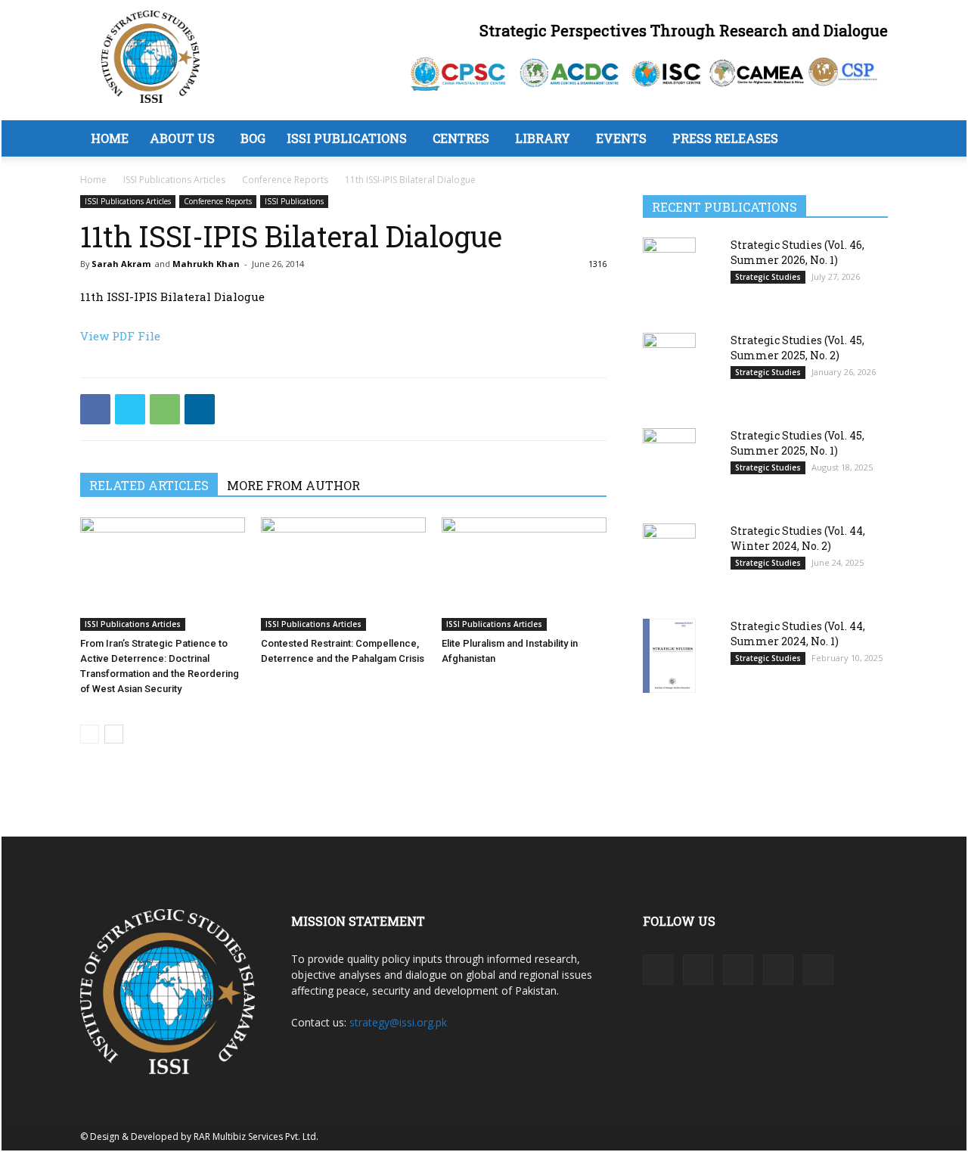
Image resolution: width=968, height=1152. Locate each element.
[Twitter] (130, 409)
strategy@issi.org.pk (398, 1022)
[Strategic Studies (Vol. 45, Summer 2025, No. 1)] (669, 465)
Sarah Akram (121, 263)
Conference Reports (285, 179)
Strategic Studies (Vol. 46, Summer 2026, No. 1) (797, 252)
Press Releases (725, 138)
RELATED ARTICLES (149, 485)
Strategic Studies (768, 277)
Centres (461, 138)
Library (542, 138)
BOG (252, 138)
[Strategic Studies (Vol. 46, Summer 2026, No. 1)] (669, 274)
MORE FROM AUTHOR (293, 485)
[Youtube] (818, 970)
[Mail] (738, 970)
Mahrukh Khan (206, 263)
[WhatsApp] (165, 409)
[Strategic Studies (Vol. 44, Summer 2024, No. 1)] (669, 655)
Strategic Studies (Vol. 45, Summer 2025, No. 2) (797, 347)
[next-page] (113, 734)
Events (621, 138)
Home (110, 138)
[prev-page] (89, 734)
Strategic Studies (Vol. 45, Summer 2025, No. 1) (797, 443)
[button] (870, 139)
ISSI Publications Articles (174, 179)
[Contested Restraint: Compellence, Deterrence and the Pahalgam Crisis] (343, 574)
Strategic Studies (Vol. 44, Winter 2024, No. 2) (798, 538)
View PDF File (120, 335)
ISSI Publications (347, 138)
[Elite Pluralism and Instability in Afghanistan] (524, 574)
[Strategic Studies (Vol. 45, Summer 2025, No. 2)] (669, 369)
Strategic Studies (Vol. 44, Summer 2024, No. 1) (798, 633)
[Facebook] (95, 409)
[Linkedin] (200, 409)
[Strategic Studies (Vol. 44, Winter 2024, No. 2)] (669, 560)
